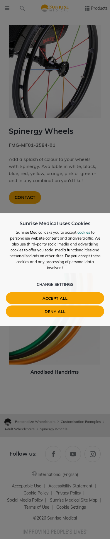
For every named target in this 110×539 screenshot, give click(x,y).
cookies (83, 232)
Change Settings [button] (55, 284)
